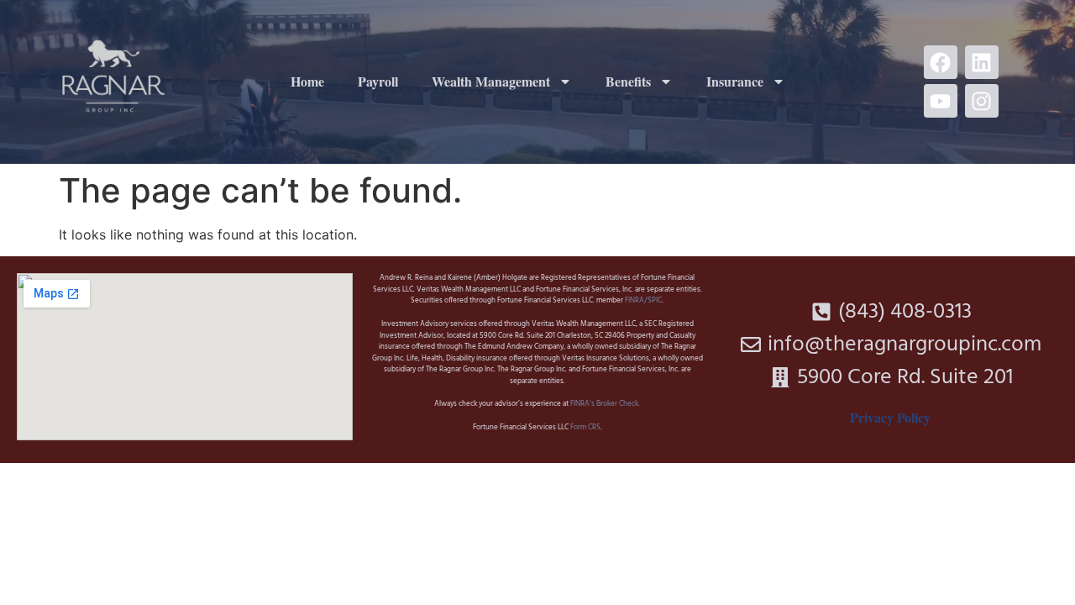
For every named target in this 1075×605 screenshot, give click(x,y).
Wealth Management (491, 81)
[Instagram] (982, 101)
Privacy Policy (890, 417)
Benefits (628, 81)
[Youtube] (940, 101)
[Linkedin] (982, 62)
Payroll (378, 81)
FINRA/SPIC (643, 301)
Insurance (734, 81)
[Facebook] (940, 62)
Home (307, 81)
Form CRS (585, 428)
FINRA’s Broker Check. (604, 404)
